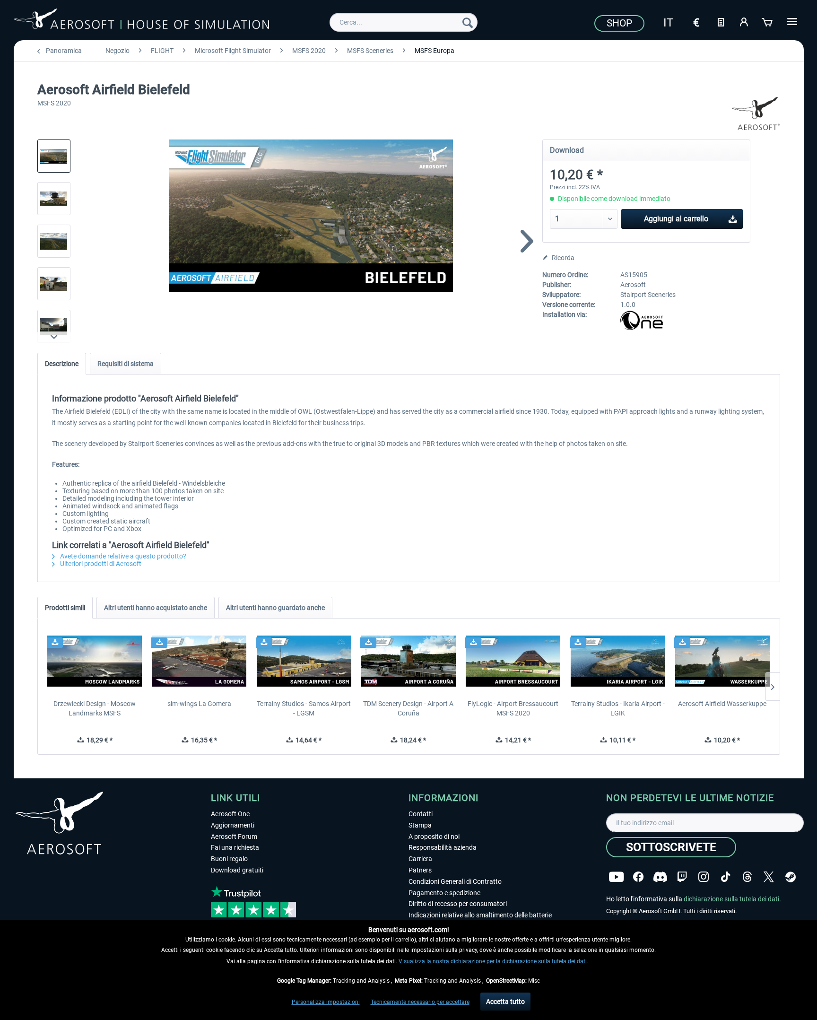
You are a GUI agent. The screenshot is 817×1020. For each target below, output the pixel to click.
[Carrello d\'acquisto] (767, 21)
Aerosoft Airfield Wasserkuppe (722, 703)
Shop (619, 23)
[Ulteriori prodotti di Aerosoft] (756, 113)
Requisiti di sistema (125, 363)
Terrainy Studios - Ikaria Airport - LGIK (618, 708)
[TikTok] (725, 877)
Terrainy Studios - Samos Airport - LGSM (304, 708)
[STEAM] (790, 877)
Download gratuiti (237, 870)
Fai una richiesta (235, 847)
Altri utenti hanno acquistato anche (155, 607)
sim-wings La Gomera (199, 703)
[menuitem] (404, 22)
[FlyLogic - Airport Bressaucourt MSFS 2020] (513, 661)
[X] (769, 877)
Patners (420, 870)
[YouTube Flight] (616, 877)
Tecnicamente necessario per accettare (420, 1002)
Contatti (420, 814)
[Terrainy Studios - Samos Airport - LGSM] (303, 661)
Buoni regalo (229, 859)
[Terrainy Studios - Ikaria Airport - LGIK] (617, 661)
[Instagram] (703, 877)
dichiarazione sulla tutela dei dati (731, 899)
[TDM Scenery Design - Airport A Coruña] (408, 661)
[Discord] (660, 877)
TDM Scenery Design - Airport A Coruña (408, 708)
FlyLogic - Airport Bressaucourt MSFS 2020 (513, 708)
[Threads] (747, 877)
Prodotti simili (65, 607)
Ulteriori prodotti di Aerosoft (100, 563)
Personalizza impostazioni (326, 1002)
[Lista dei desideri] (720, 21)
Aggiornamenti (232, 825)
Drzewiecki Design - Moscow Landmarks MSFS (94, 708)
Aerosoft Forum (234, 836)
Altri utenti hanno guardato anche (275, 607)
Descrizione (61, 363)
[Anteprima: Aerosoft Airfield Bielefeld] (53, 156)
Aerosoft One (230, 814)
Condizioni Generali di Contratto (455, 881)
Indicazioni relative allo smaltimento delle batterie (480, 915)
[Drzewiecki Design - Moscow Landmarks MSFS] (94, 661)
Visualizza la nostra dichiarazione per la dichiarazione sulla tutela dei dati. (493, 961)
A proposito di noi (434, 836)
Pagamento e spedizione (444, 893)
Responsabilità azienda (442, 847)
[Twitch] (682, 877)
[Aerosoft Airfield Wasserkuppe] (722, 661)
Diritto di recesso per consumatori (457, 903)
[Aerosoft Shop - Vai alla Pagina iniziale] (141, 21)
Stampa (420, 825)
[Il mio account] (744, 21)
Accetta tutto (505, 1001)
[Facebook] (638, 877)
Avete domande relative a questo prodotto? (122, 556)
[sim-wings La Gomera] (199, 661)
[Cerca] (468, 22)
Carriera (420, 859)
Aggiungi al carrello (676, 218)
